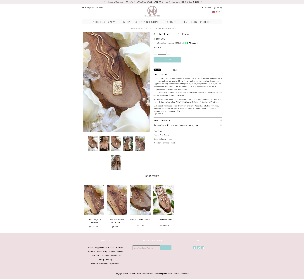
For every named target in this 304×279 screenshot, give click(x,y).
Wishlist (205, 22)
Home (133, 28)
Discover (170, 22)
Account (208, 7)
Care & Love (94, 255)
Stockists (119, 247)
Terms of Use (116, 255)
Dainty (166, 135)
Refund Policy (102, 251)
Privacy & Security (105, 259)
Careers (111, 247)
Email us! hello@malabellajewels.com (105, 263)
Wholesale (91, 251)
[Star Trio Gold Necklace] (140, 217)
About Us (99, 22)
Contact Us (105, 255)
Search (90, 247)
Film (185, 22)
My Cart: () (217, 7)
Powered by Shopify (181, 273)
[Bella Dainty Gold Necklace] (94, 217)
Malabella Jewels (165, 139)
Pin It (175, 70)
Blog (193, 22)
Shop (126, 22)
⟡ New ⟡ (113, 22)
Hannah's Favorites (145, 28)
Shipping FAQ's (101, 247)
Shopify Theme (148, 273)
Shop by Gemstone (147, 22)
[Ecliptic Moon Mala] (163, 217)
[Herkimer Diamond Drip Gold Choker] (117, 217)
